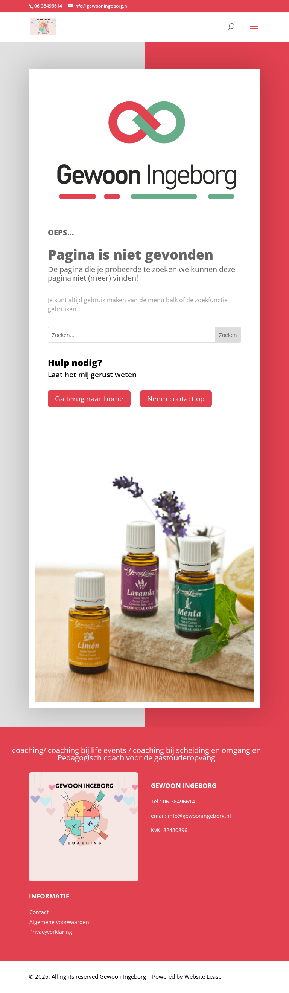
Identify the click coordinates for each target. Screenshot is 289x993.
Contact (39, 912)
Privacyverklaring (50, 931)
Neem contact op (176, 399)
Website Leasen (204, 976)
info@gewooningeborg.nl (199, 815)
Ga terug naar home (89, 399)
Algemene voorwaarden (59, 922)
